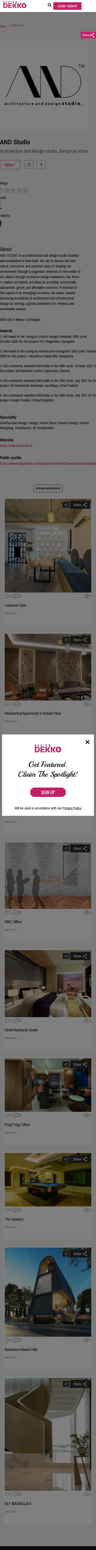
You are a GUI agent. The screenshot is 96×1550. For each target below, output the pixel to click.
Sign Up (48, 792)
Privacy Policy (72, 808)
